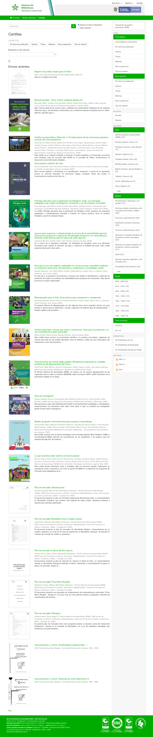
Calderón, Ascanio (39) (124, 176)
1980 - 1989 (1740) (122, 301)
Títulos (43, 44)
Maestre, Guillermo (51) (124, 154)
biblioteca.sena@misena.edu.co (17, 732)
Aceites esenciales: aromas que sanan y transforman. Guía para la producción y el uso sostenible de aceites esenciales (72, 330)
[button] (116, 3)
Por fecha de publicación (19, 44)
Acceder (118, 115)
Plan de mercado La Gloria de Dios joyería (53, 550)
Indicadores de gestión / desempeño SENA (124, 26)
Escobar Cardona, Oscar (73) (126, 142)
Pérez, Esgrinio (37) (122, 186)
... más (117, 191)
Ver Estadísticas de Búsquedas (127, 345)
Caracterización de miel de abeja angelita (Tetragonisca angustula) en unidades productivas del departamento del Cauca (70, 362)
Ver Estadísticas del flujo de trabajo (128, 350)
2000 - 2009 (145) (122, 291)
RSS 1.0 (122, 359)
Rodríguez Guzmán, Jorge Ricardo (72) (128, 148)
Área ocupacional (64, 44)
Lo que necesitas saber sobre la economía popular (57, 455)
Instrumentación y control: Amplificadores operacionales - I (61, 644)
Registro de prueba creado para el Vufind (53, 71)
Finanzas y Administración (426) (127, 230)
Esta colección (85, 28)
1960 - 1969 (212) (122, 310)
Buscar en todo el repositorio (91, 25)
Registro (118, 120)
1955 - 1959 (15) (121, 315)
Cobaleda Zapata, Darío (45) (126, 159)
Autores (34, 44)
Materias (52, 44)
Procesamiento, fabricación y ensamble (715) (127, 202)
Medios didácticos (29, 18)
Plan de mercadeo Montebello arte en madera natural (58, 518)
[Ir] (73, 26)
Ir (55, 54)
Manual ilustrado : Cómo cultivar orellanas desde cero (59, 99)
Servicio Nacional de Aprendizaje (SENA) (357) (127, 135)
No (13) (118, 330)
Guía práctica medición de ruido (49, 163)
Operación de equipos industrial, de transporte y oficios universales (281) (128, 237)
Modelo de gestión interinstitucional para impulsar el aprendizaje (63, 421)
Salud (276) (119, 254)
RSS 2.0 (122, 364)
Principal (16, 18)
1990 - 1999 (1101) (122, 296)
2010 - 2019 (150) (122, 286)
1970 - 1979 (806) (122, 306)
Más (10, 710)
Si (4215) (118, 325)
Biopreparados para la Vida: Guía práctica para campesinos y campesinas (68, 297)
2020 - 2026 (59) (121, 281)
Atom (121, 369)
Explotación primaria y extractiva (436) (127, 223)
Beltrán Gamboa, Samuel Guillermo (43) (128, 170)
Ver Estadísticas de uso (124, 340)
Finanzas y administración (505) (127, 218)
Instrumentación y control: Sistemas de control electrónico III (62, 678)
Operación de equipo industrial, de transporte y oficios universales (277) (128, 247)
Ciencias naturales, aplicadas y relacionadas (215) (129, 260)
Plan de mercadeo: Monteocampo (49, 487)
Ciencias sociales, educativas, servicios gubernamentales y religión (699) (128, 210)
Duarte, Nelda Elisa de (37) (125, 181)
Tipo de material (80, 44)
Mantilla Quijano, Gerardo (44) (126, 164)
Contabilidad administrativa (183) (127, 266)
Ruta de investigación (44, 395)
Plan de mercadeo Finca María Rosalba (52, 581)
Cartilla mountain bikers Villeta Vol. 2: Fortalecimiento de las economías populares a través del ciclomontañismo (71, 138)
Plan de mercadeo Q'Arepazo (48, 613)
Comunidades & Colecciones (126, 42)
